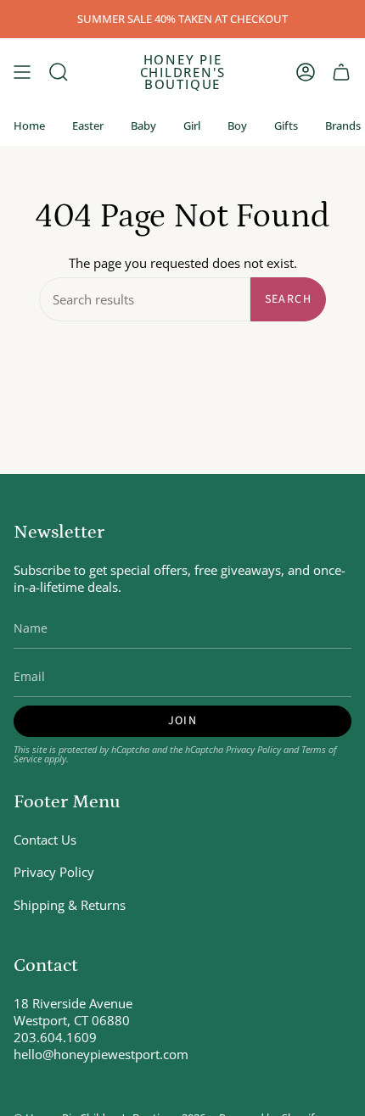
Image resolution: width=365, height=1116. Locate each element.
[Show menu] (22, 72)
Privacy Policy (253, 749)
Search (288, 299)
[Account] (305, 72)
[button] (58, 72)
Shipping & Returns (70, 904)
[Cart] (341, 72)
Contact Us (45, 839)
